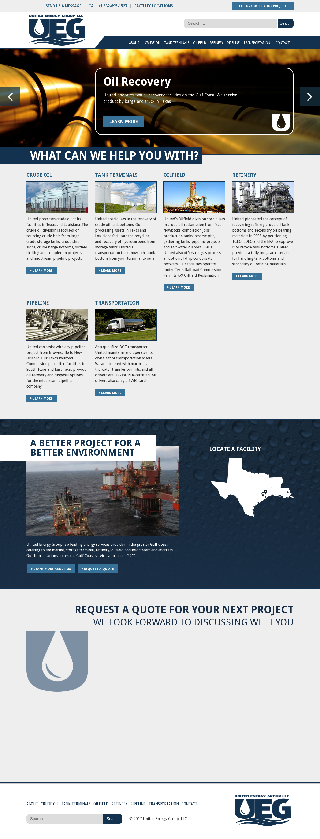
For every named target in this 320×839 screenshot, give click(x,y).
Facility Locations (153, 6)
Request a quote (98, 569)
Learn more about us (52, 569)
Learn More (123, 121)
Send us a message (63, 6)
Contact (283, 42)
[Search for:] (231, 23)
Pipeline (233, 42)
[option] (160, 101)
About (134, 42)
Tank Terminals (177, 42)
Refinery (216, 42)
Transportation (256, 42)
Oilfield (199, 42)
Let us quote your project (263, 6)
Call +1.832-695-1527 (108, 6)
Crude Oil (152, 42)
